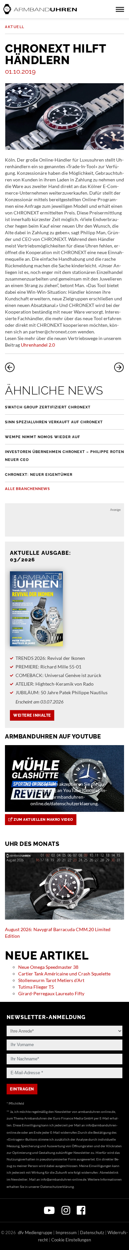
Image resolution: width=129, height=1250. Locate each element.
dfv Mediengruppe (35, 1232)
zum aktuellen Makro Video (43, 819)
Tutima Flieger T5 (36, 987)
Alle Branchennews (27, 488)
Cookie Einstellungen (71, 1239)
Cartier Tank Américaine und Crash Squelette (64, 973)
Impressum (66, 1232)
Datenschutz (92, 1232)
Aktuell (14, 27)
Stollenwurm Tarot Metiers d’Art (51, 980)
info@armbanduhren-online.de (63, 1179)
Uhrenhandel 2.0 (38, 345)
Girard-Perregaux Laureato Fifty (51, 993)
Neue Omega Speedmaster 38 (48, 967)
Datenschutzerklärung (57, 1187)
